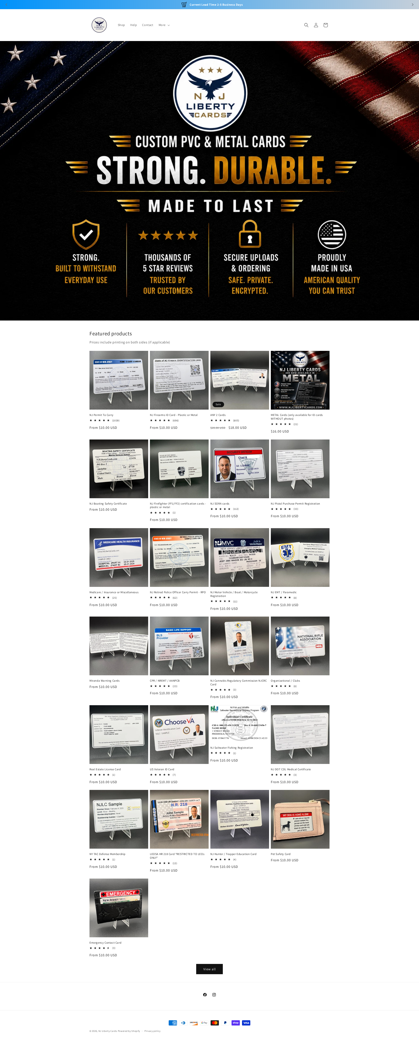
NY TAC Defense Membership (107, 854)
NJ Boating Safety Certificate (108, 503)
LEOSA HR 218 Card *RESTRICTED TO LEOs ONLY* (177, 856)
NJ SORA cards (219, 503)
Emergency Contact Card (105, 942)
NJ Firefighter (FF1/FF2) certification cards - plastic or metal (178, 505)
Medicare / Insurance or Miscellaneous (113, 592)
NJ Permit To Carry (101, 415)
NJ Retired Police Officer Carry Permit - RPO (178, 592)
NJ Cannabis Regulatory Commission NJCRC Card (238, 682)
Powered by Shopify (129, 1030)
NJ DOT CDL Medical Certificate (291, 769)
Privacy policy (152, 1030)
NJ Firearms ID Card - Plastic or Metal (174, 415)
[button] (164, 24)
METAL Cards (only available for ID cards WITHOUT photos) (297, 417)
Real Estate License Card (105, 769)
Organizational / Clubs (285, 681)
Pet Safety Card (281, 854)
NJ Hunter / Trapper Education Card (233, 854)
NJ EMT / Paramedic (284, 592)
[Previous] (6, 4)
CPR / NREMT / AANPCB (165, 681)
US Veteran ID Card (162, 769)
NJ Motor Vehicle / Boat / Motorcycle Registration (234, 594)
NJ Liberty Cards (107, 1030)
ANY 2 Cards (218, 415)
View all (209, 969)
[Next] (412, 4)
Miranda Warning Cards (104, 681)
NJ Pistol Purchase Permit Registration (295, 503)
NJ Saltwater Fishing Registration (231, 747)
